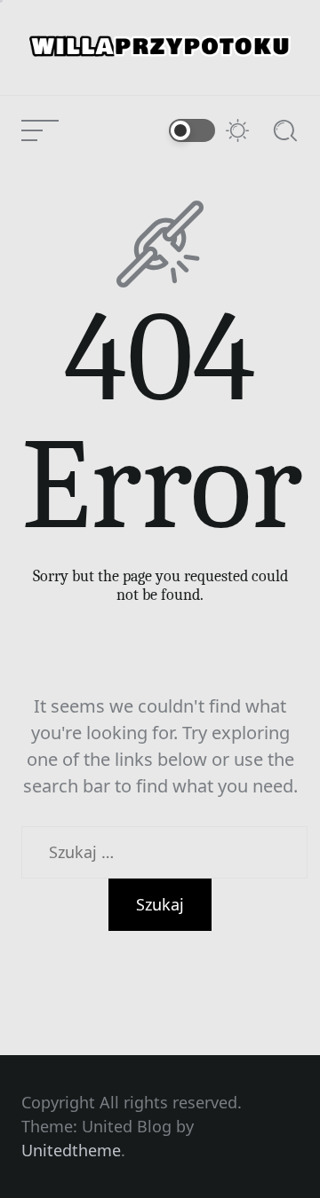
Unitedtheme (71, 1150)
